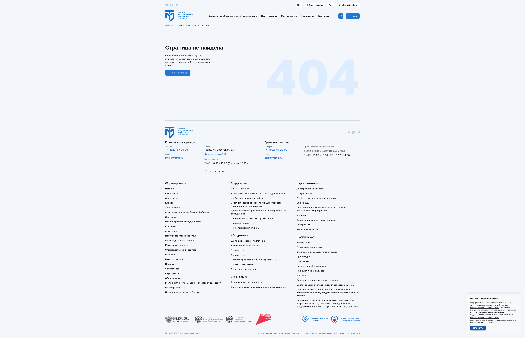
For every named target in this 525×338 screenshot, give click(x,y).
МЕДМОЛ (302, 275)
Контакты (323, 15)
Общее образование (242, 264)
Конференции (304, 193)
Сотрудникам (239, 183)
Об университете (175, 183)
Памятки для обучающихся (311, 266)
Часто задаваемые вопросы (180, 240)
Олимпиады (303, 202)
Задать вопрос (316, 5)
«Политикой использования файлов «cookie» (492, 316)
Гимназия (170, 254)
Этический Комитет (307, 229)
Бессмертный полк (175, 287)
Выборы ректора (174, 259)
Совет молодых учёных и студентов (316, 220)
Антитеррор (171, 231)
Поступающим (269, 15)
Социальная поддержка (309, 247)
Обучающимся (289, 15)
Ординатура (237, 250)
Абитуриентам (239, 235)
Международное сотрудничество (183, 221)
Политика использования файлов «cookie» (324, 333)
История (169, 188)
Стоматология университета (180, 249)
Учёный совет (172, 207)
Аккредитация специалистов (246, 282)
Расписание (307, 15)
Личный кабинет (350, 5)
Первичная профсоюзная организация (252, 218)
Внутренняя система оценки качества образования (193, 282)
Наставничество (240, 223)
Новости (169, 264)
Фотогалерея (172, 268)
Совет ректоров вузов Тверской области (187, 212)
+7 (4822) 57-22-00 (275, 149)
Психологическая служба (245, 227)
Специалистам (239, 276)
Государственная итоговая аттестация (317, 280)
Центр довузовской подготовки (248, 240)
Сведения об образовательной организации (232, 15)
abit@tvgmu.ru (273, 157)
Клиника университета (177, 245)
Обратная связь (173, 278)
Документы (171, 217)
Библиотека (303, 261)
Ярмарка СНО (304, 224)
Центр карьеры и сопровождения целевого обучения (326, 284)
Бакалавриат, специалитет (245, 245)
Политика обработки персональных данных (278, 333)
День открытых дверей (243, 269)
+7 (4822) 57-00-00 (176, 149)
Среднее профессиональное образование (254, 259)
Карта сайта (354, 333)
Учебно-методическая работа (247, 198)
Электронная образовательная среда (317, 251)
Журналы (302, 215)
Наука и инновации (308, 183)
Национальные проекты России (182, 292)
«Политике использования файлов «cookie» (489, 306)
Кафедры (170, 202)
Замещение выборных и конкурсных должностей (258, 193)
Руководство (172, 193)
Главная (169, 25)
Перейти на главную (178, 73)
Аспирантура (238, 255)
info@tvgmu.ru (174, 157)
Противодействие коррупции (181, 235)
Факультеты (171, 198)
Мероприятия (172, 273)
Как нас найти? (213, 154)
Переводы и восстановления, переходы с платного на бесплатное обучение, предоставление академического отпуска (327, 292)
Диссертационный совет (310, 188)
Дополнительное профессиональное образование (258, 286)
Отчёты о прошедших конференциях (316, 198)
